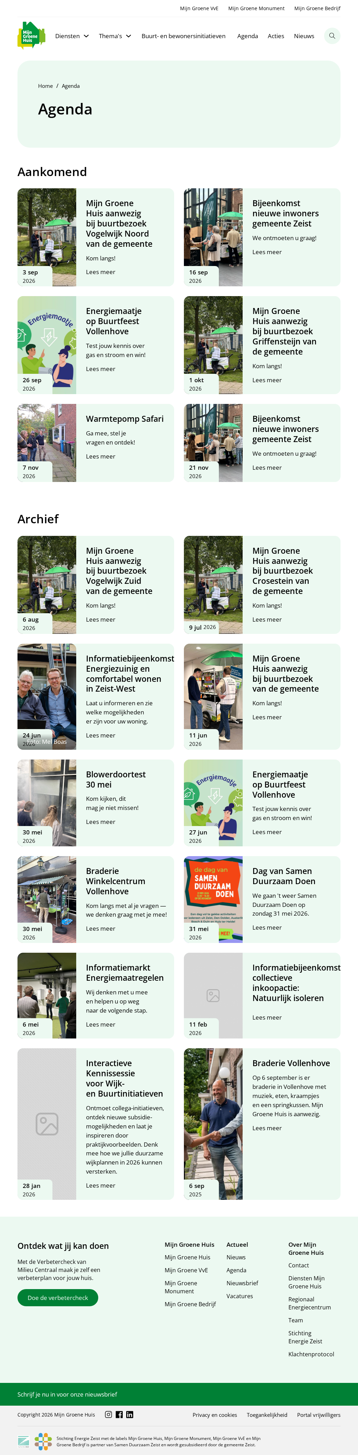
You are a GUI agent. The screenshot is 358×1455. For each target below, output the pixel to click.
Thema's (110, 36)
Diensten (67, 36)
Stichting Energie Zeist (305, 1337)
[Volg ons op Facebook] (119, 1414)
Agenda (247, 36)
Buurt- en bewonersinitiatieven (183, 36)
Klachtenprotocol (311, 1354)
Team (295, 1320)
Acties (276, 36)
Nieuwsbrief (242, 1283)
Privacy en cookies (215, 1414)
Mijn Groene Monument (256, 8)
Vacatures (240, 1296)
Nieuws (304, 36)
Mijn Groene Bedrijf (317, 8)
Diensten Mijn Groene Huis (306, 1282)
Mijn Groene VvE (199, 8)
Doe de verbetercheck (58, 1298)
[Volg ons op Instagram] (108, 1414)
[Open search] (332, 36)
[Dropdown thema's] (128, 36)
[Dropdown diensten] (86, 36)
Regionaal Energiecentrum (309, 1303)
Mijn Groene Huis (187, 1257)
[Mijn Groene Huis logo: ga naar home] (31, 36)
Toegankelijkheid (267, 1414)
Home (45, 85)
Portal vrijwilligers (319, 1414)
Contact (298, 1265)
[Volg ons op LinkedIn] (129, 1414)
